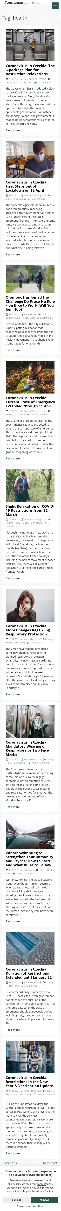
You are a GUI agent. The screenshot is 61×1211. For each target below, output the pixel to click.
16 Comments (38, 198)
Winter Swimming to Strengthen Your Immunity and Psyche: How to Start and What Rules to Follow (29, 858)
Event (17, 317)
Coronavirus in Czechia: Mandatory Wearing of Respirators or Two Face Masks (27, 748)
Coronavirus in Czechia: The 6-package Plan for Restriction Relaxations (30, 69)
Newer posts (51, 1163)
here (41, 1206)
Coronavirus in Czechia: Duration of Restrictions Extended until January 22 (29, 973)
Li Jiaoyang (29, 870)
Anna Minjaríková (32, 639)
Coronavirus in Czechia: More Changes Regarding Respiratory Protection (28, 629)
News (30, 82)
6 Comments (30, 985)
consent (41, 1184)
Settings (16, 1200)
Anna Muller (30, 314)
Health (16, 82)
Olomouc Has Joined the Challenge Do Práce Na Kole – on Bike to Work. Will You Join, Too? (30, 303)
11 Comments (44, 82)
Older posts (9, 1163)
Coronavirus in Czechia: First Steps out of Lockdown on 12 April (26, 186)
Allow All (44, 1200)
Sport (32, 317)
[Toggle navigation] (55, 5)
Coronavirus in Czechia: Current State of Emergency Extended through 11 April (30, 401)
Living (23, 82)
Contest (44, 314)
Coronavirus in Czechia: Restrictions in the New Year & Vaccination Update (29, 1081)
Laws (16, 642)
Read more (13, 130)
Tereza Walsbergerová (35, 78)
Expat (8, 82)
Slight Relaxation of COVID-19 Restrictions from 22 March (30, 510)
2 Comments (46, 317)
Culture (42, 870)
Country (10, 317)
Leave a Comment (39, 414)
